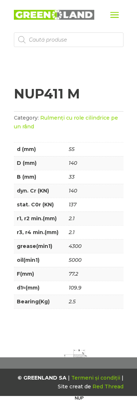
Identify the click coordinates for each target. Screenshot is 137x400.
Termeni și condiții (96, 377)
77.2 (73, 274)
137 (72, 204)
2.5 (72, 301)
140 (73, 163)
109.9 (75, 287)
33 (72, 177)
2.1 (72, 218)
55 (72, 149)
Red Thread (107, 386)
